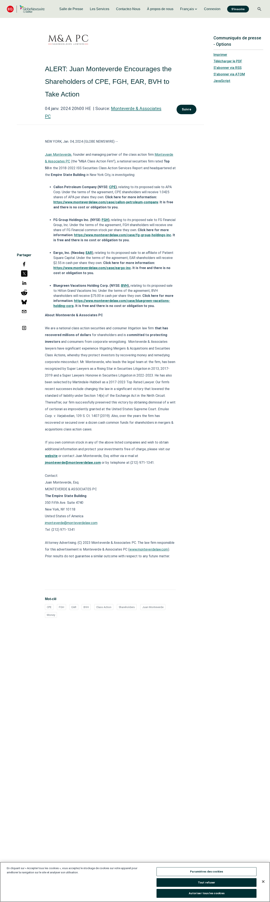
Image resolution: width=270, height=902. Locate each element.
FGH (61, 607)
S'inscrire (238, 9)
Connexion (212, 9)
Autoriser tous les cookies (206, 893)
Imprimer (220, 55)
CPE (49, 607)
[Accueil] (26, 9)
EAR (74, 607)
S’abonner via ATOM (229, 74)
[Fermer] (263, 881)
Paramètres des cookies (206, 871)
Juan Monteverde (152, 607)
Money (51, 615)
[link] (71, 9)
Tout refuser (206, 882)
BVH (86, 607)
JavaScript (221, 81)
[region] (135, 882)
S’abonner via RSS (227, 68)
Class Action (103, 607)
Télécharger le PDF (227, 61)
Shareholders (127, 607)
